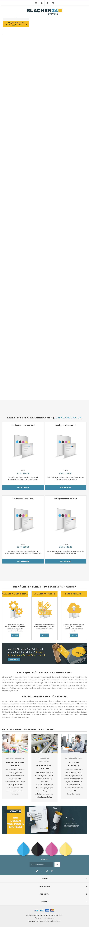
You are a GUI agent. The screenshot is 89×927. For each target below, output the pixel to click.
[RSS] (52, 871)
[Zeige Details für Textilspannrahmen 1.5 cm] (65, 447)
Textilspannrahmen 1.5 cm (65, 425)
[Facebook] (42, 871)
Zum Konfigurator (67, 417)
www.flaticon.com (54, 921)
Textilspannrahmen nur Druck (65, 499)
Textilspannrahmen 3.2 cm (23, 499)
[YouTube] (47, 871)
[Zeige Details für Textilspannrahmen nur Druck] (65, 521)
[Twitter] (36, 871)
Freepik (41, 921)
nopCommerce (49, 918)
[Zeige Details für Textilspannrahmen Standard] (23, 447)
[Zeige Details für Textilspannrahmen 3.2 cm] (23, 521)
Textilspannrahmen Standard (23, 425)
